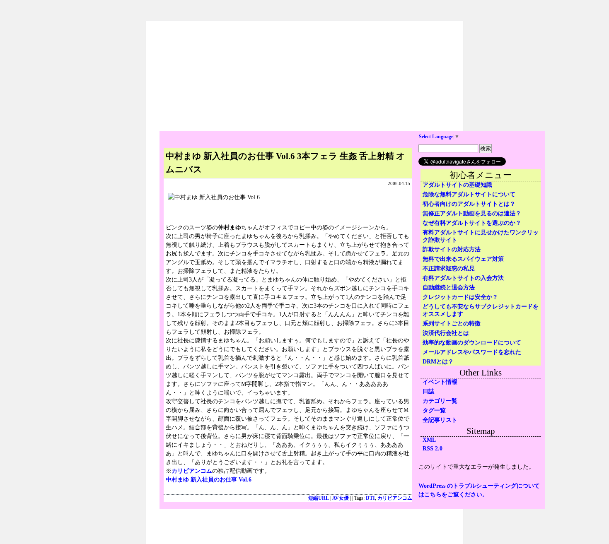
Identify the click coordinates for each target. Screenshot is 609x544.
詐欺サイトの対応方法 (452, 249)
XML (429, 440)
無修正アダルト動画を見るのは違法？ (472, 213)
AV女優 (340, 498)
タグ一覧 (434, 410)
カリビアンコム (192, 471)
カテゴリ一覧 (440, 401)
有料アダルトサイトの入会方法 (463, 278)
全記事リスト (440, 420)
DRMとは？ (438, 362)
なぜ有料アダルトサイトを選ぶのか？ (472, 223)
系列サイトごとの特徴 (452, 323)
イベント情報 (440, 382)
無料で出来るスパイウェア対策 (463, 259)
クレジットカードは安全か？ (460, 297)
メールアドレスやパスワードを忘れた (472, 352)
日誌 (428, 391)
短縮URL (318, 498)
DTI (370, 498)
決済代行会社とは (446, 333)
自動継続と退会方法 (449, 287)
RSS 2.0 (432, 448)
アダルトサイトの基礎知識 (457, 185)
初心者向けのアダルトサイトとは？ (469, 204)
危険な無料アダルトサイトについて (469, 194)
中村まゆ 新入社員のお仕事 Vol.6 (208, 480)
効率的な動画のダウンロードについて (472, 342)
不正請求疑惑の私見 (449, 268)
